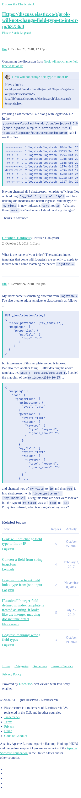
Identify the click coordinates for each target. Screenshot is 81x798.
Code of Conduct (15, 736)
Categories (21, 666)
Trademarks (12, 717)
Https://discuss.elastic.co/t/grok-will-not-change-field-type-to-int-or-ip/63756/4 (40, 20)
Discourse (25, 684)
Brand (8, 731)
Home (6, 666)
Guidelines (40, 666)
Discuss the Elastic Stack (18, 4)
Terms (8, 722)
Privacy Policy (11, 674)
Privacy (9, 726)
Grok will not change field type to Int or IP (40, 77)
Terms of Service (62, 666)
